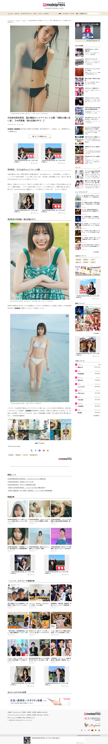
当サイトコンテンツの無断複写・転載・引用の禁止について (21, 717)
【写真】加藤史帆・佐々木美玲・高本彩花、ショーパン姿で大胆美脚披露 (30, 490)
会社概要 (10, 712)
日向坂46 (10, 129)
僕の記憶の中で (33, 455)
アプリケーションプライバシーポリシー (17, 714)
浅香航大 (86, 259)
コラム (35, 13)
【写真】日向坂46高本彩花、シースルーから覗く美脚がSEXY (26, 488)
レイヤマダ (81, 386)
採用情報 (34, 712)
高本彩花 (17, 129)
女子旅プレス (83, 13)
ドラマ (72, 13)
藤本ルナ (80, 367)
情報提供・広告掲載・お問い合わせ (35, 714)
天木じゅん (81, 393)
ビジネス (46, 13)
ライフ (40, 13)
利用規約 (24, 712)
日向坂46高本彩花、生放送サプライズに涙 (20, 482)
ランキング (66, 13)
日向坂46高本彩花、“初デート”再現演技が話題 (22, 485)
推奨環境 (29, 712)
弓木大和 (80, 400)
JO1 (93, 259)
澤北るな (80, 380)
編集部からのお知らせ (42, 712)
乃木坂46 (86, 262)
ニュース (10, 13)
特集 (60, 13)
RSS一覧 (46, 714)
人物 (77, 13)
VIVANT (93, 262)
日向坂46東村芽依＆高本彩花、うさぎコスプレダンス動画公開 (27, 479)
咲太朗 (80, 412)
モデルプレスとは (17, 712)
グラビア (25, 455)
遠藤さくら (78, 262)
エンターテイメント (26, 13)
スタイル (17, 13)
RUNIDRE (78, 259)
